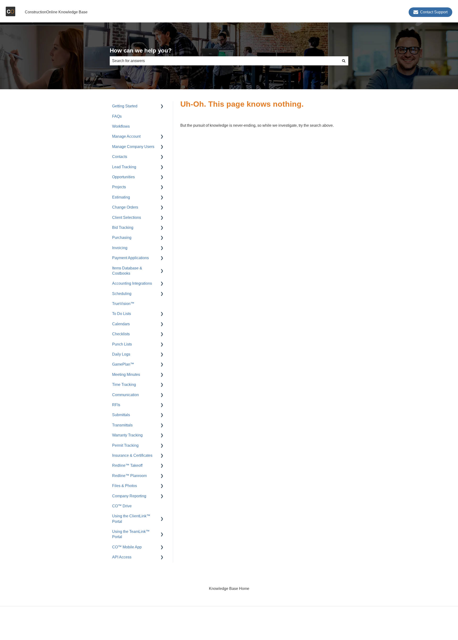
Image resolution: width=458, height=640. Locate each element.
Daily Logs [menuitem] (121, 354)
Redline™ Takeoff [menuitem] (127, 465)
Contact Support (434, 12)
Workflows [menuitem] (121, 126)
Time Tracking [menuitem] (124, 385)
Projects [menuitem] (119, 187)
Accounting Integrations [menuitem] (132, 283)
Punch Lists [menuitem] (122, 344)
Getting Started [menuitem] (124, 106)
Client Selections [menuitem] (126, 217)
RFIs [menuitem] (116, 405)
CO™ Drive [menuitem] (122, 506)
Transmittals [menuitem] (122, 425)
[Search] (343, 60)
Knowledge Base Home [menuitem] (229, 589)
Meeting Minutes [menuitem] (126, 374)
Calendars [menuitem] (121, 324)
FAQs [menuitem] (117, 116)
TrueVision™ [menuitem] (123, 304)
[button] (162, 106)
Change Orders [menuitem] (125, 207)
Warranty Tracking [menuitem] (127, 435)
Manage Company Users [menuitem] (133, 147)
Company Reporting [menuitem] (129, 496)
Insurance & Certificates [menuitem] (132, 455)
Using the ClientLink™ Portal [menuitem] (131, 518)
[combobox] (224, 60)
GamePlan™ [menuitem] (123, 364)
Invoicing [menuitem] (119, 248)
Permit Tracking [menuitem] (125, 445)
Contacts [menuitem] (119, 157)
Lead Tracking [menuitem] (124, 167)
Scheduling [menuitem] (121, 294)
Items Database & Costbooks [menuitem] (127, 270)
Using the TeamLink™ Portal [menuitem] (131, 534)
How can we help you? (141, 50)
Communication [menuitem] (125, 395)
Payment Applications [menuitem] (130, 258)
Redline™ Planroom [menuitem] (129, 476)
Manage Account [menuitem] (126, 136)
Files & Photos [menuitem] (124, 486)
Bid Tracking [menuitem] (122, 228)
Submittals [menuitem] (121, 415)
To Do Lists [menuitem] (121, 314)
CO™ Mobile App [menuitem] (127, 547)
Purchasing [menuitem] (121, 238)
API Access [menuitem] (121, 557)
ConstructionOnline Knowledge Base (56, 12)
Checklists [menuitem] (121, 334)
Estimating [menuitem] (121, 197)
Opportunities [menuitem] (123, 177)
